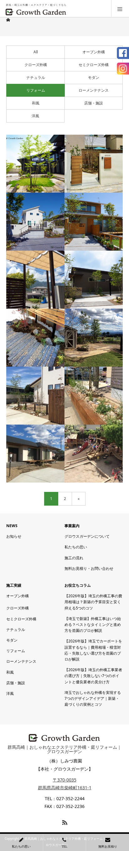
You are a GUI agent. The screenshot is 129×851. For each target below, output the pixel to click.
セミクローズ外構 (94, 64)
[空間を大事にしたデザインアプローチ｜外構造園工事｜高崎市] (35, 396)
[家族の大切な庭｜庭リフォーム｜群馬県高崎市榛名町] (35, 454)
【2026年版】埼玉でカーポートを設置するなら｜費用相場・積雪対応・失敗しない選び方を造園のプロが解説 (93, 650)
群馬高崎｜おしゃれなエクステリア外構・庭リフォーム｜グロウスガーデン (64, 749)
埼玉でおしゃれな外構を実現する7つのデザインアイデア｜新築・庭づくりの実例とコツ (92, 698)
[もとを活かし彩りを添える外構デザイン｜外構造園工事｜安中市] (35, 338)
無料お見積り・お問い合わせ (88, 568)
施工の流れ (73, 557)
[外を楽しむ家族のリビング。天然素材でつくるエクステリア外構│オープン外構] (35, 280)
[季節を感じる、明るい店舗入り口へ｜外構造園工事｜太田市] (93, 396)
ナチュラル (35, 77)
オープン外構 (93, 52)
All (36, 52)
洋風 (35, 115)
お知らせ (13, 536)
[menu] (120, 8)
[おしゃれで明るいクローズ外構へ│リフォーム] (93, 164)
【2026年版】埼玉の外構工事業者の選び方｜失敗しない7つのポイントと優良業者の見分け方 (93, 675)
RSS (64, 821)
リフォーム (35, 90)
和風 (35, 103)
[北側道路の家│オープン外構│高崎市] (93, 280)
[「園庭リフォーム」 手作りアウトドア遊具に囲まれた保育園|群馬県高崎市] (93, 454)
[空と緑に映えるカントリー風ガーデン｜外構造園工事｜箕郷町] (93, 338)
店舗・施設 (93, 103)
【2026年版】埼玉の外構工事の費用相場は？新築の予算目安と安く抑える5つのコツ (93, 601)
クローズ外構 (35, 64)
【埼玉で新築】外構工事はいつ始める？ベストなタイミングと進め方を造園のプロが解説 (92, 624)
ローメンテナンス (94, 90)
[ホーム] (8, 19)
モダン (93, 77)
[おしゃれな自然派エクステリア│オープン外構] (93, 222)
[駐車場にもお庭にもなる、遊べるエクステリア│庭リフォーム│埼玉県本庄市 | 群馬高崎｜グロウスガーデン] (35, 222)
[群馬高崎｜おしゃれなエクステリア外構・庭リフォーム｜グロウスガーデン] (36, 9)
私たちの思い (75, 547)
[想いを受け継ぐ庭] (35, 164)
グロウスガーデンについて (87, 536)
